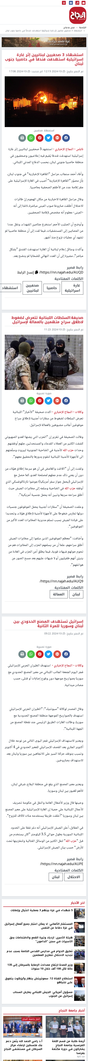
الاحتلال (73, 877)
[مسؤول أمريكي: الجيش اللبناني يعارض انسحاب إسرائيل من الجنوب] (79, 995)
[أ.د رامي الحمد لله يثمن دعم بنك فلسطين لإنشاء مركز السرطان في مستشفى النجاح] (22, 1027)
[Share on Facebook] (66, 138)
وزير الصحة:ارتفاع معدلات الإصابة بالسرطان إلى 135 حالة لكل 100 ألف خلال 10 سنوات (40, 967)
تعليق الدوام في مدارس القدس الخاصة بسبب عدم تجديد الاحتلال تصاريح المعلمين (40, 953)
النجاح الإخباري (77, 15)
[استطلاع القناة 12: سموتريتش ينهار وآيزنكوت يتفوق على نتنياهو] (79, 981)
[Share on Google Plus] (57, 138)
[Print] (22, 138)
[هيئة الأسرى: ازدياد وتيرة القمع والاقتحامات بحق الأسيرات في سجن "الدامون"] (79, 940)
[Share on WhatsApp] (31, 138)
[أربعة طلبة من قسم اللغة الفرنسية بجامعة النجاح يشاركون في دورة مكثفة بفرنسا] (65, 1027)
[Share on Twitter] (48, 138)
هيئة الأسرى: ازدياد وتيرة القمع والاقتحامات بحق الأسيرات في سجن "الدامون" (41, 940)
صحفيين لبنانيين (32, 287)
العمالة (59, 594)
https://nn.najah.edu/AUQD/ (61, 272)
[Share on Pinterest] (40, 138)
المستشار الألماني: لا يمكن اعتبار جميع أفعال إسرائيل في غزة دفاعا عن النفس (38, 926)
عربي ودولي (69, 27)
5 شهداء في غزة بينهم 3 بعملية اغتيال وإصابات (41, 910)
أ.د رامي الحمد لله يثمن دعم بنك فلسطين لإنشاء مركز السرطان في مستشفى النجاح (23, 1045)
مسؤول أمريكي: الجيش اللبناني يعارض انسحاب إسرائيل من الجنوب (43, 994)
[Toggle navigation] (64, 3)
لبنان (76, 594)
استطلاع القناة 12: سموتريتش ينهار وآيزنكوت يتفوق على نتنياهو (39, 980)
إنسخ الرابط (26, 272)
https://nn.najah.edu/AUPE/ (61, 863)
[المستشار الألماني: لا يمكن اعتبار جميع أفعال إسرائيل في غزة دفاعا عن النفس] (79, 927)
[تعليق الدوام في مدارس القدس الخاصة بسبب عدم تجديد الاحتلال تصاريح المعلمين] (79, 954)
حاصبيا (52, 288)
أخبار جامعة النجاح (72, 1010)
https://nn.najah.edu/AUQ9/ (61, 581)
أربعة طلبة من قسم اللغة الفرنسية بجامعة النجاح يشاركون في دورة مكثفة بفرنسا (68, 1047)
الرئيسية (82, 27)
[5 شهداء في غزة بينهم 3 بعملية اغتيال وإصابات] (79, 913)
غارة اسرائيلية (72, 287)
